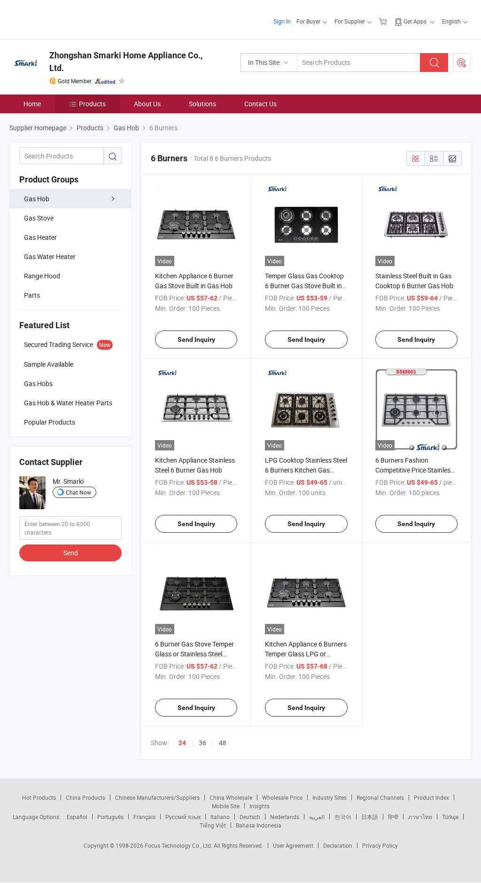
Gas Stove (39, 217)
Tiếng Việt (213, 825)
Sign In (282, 21)
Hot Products (39, 797)
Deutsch (250, 816)
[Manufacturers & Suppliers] (69, 19)
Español (77, 816)
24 (182, 743)
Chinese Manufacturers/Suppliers (157, 797)
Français (144, 816)
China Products (85, 797)
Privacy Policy (380, 845)
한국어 (342, 816)
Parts (32, 295)
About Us (147, 103)
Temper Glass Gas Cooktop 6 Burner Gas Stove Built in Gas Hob (304, 285)
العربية (317, 816)
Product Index (431, 797)
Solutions (202, 103)
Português (110, 816)
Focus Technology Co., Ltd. (179, 845)
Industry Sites (329, 797)
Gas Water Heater (50, 256)
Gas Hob (36, 198)
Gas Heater (40, 237)
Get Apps (415, 21)
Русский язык (183, 816)
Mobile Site (226, 806)
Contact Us (260, 103)
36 (202, 742)
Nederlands (284, 816)
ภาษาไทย (420, 816)
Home (32, 103)
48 (222, 742)
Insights (259, 806)
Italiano (220, 816)
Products (92, 103)
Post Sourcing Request (462, 62)
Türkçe (450, 816)
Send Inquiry (196, 339)
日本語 (369, 816)
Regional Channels (380, 797)
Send (70, 552)
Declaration (337, 845)
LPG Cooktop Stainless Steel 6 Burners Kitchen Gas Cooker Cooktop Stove (306, 470)
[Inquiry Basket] (384, 21)
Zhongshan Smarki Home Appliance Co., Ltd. (125, 61)
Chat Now (78, 492)
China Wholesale (230, 797)
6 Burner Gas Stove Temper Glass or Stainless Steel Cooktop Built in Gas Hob (194, 653)
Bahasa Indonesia (258, 825)
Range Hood (42, 275)
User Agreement (293, 845)
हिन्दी (393, 816)
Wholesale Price (282, 797)
